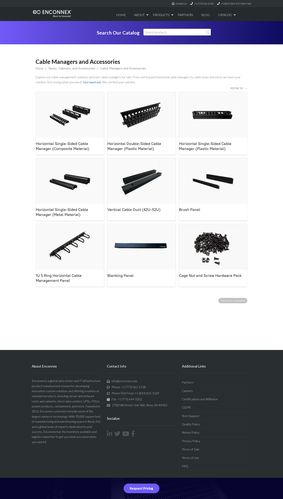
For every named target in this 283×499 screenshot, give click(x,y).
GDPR (186, 407)
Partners (187, 382)
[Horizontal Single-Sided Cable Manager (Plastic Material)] (213, 115)
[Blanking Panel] (141, 247)
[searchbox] (177, 32)
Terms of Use (190, 457)
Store (39, 68)
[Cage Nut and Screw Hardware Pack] (213, 247)
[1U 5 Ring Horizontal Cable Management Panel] (70, 247)
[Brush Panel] (213, 181)
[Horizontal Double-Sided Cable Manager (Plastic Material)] (141, 115)
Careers (187, 391)
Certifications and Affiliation (200, 399)
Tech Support (190, 416)
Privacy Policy (191, 441)
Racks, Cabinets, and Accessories (72, 68)
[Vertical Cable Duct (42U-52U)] (141, 181)
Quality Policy (191, 424)
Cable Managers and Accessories (123, 68)
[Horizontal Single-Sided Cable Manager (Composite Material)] (70, 115)
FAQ (185, 466)
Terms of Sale (190, 449)
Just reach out (92, 82)
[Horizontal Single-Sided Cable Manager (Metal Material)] (70, 181)
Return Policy (190, 432)
